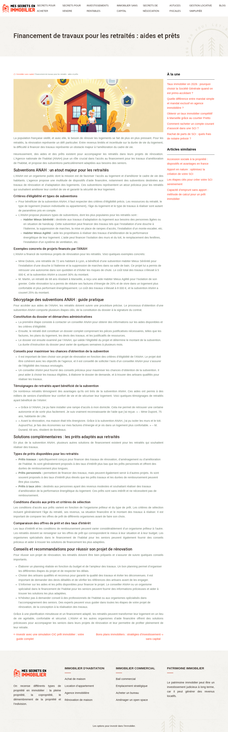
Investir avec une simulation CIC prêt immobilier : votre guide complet (50, 636)
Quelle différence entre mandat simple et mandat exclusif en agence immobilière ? (190, 103)
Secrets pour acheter (46, 8)
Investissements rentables (98, 8)
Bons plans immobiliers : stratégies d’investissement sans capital (128, 636)
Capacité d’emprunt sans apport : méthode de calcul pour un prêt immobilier (187, 194)
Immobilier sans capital (127, 8)
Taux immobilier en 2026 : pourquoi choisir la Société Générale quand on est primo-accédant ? (190, 89)
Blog (222, 5)
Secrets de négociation (151, 8)
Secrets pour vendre (71, 8)
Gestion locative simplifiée (200, 8)
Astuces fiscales (175, 8)
